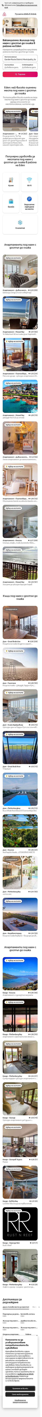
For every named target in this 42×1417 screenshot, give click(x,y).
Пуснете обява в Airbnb (25, 14)
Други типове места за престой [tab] (16, 1307)
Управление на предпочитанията (20, 1401)
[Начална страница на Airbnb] (4, 14)
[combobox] (20, 59)
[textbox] (11, 67)
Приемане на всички (20, 1388)
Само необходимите (20, 1394)
